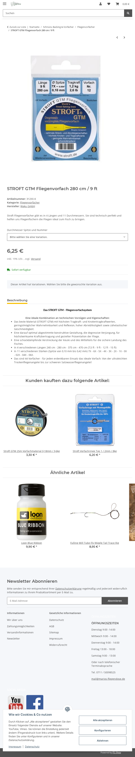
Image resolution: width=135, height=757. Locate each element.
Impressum (15, 746)
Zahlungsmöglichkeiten (20, 626)
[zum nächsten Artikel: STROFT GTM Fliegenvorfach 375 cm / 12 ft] (124, 37)
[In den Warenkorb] (10, 49)
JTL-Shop (116, 752)
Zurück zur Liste (17, 26)
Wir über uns (14, 620)
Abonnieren (115, 600)
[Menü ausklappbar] (4, 2)
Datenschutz (32, 746)
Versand (36, 258)
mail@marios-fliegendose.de (108, 678)
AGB (51, 626)
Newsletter (13, 638)
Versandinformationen (20, 632)
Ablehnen (102, 740)
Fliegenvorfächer (30, 202)
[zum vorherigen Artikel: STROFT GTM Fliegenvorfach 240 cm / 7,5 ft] (117, 37)
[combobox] (67, 237)
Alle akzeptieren (102, 720)
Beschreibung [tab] (17, 300)
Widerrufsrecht (58, 645)
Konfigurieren (102, 730)
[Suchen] (128, 13)
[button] (101, 3)
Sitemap (54, 632)
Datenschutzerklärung (68, 588)
